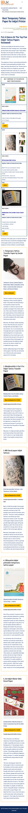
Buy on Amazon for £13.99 (12, 495)
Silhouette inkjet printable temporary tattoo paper (14, 110)
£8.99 (5, 125)
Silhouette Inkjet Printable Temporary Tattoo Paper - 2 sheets (13, 600)
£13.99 (5, 185)
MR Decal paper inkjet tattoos (9, 160)
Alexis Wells (10, 32)
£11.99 (5, 233)
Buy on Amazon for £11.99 (12, 400)
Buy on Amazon (9, 293)
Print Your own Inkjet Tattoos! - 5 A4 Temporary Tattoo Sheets (12, 490)
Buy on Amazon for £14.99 (12, 730)
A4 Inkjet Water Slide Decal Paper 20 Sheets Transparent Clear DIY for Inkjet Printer (13, 724)
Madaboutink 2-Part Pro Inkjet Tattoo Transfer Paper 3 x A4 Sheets (13, 395)
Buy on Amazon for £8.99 (12, 605)
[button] (22, 2)
